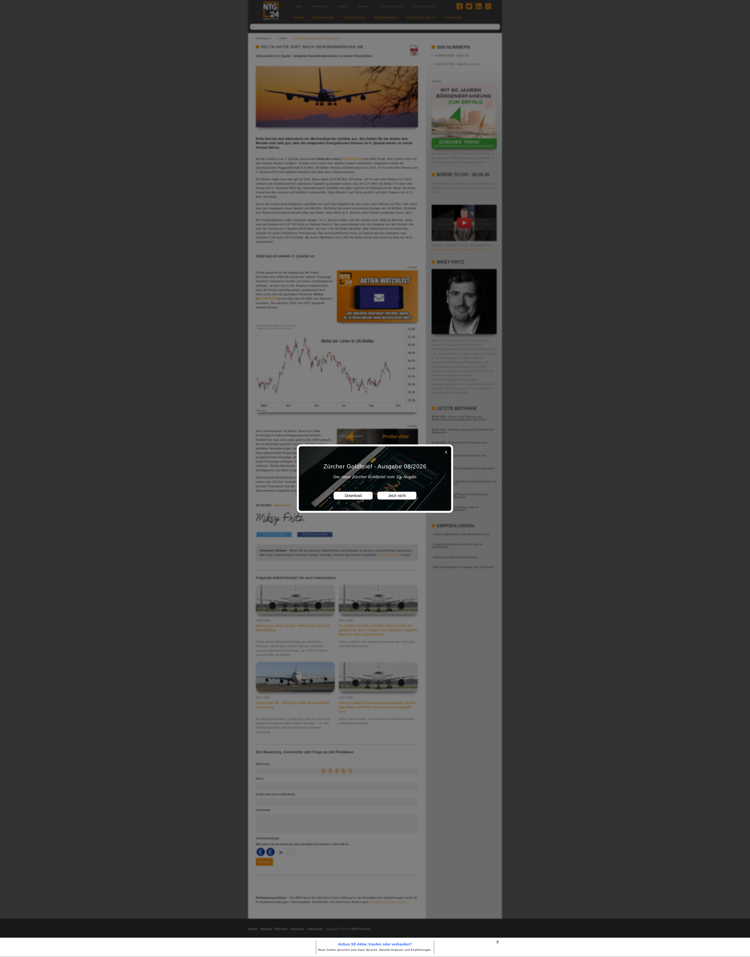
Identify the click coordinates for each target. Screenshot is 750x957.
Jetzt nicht (397, 495)
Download (353, 495)
